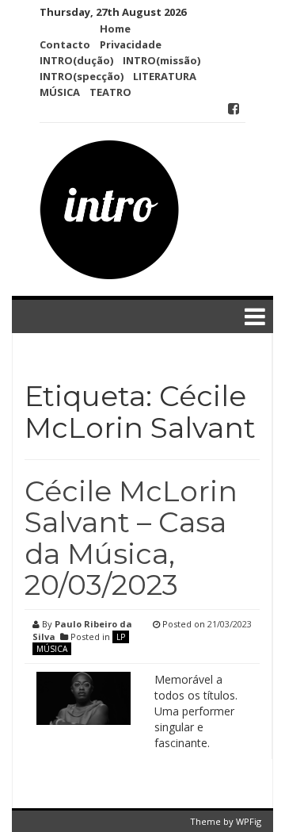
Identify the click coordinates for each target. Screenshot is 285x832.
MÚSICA (60, 92)
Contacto (65, 44)
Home (115, 28)
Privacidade (131, 44)
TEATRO (110, 92)
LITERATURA (164, 76)
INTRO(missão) (161, 60)
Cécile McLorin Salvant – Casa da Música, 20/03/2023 (131, 538)
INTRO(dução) (76, 60)
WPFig (248, 821)
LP (120, 636)
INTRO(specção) (82, 76)
